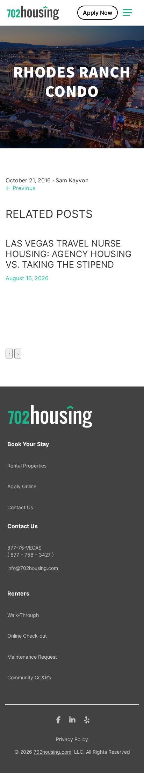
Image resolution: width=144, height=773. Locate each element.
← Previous (20, 187)
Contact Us (20, 507)
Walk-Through (23, 615)
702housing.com (52, 752)
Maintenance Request (32, 657)
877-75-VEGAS (30, 551)
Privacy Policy (72, 739)
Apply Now (97, 12)
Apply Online (21, 486)
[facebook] (58, 719)
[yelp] (86, 719)
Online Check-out (27, 636)
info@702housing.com (32, 568)
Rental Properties (26, 466)
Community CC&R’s (29, 677)
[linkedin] (72, 719)
